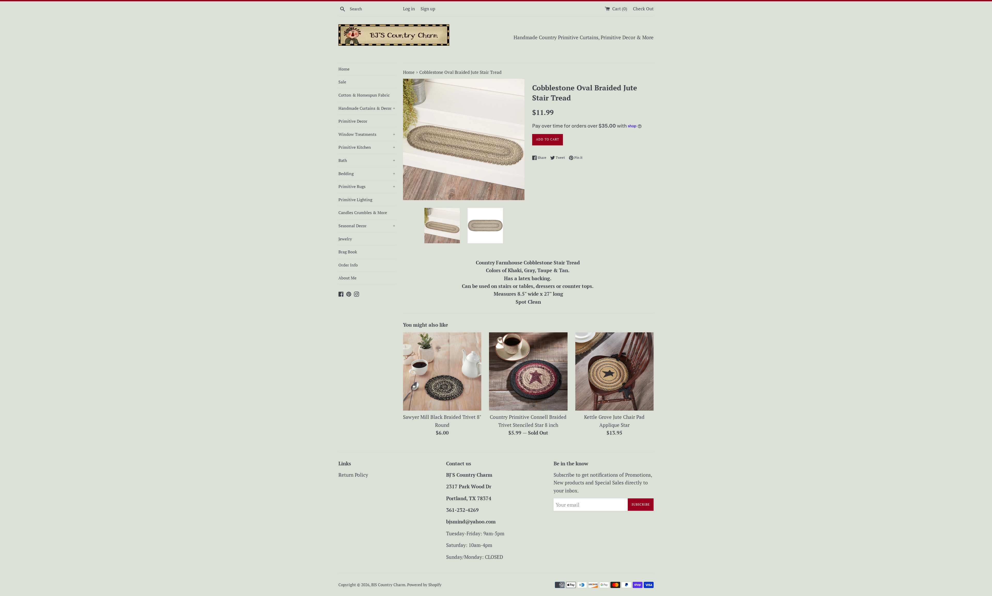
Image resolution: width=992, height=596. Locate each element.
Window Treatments (366, 134)
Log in (409, 9)
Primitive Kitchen (366, 147)
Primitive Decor (352, 121)
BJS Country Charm (388, 584)
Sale (342, 82)
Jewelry (345, 239)
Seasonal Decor (366, 226)
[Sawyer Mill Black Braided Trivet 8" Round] (442, 371)
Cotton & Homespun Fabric (364, 95)
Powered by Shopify (424, 584)
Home (344, 69)
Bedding (366, 173)
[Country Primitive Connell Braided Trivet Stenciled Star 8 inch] (528, 371)
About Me (347, 278)
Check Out (643, 9)
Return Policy (353, 475)
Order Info (348, 265)
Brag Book (347, 252)
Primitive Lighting (355, 199)
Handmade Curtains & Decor (366, 108)
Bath (366, 160)
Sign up (428, 9)
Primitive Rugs (366, 186)
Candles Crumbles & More (362, 212)
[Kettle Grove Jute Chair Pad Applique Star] (614, 371)
